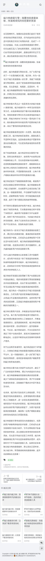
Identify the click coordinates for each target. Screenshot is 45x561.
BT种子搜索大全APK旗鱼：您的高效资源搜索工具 (33, 511)
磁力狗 (12, 71)
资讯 (8, 11)
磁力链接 (18, 107)
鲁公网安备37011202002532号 (26, 556)
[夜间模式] (41, 548)
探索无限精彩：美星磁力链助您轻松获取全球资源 (33, 536)
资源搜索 (16, 79)
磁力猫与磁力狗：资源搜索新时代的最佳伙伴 (11, 510)
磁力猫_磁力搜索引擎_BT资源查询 (24, 554)
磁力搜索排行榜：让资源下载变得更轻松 (11, 536)
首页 (4, 11)
